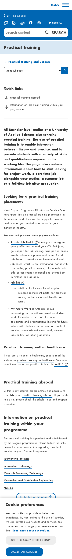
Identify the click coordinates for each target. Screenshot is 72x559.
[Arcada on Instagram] (39, 23)
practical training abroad (37, 395)
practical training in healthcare (35, 360)
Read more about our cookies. (31, 530)
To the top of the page (34, 497)
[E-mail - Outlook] (22, 23)
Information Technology (18, 466)
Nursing (8, 488)
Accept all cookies (24, 552)
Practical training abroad (25, 97)
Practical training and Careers (29, 62)
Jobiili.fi (16, 282)
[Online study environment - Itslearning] (6, 23)
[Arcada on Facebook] (30, 23)
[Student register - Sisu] (14, 23)
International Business (16, 458)
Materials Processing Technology (23, 473)
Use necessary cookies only (31, 540)
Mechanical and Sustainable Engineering (28, 480)
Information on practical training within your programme (36, 107)
